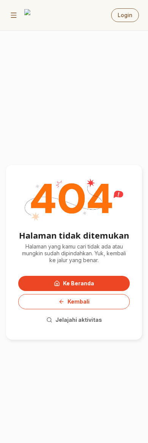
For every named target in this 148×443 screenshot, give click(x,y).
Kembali (79, 301)
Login (125, 15)
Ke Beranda (78, 283)
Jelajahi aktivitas (78, 319)
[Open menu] (13, 15)
